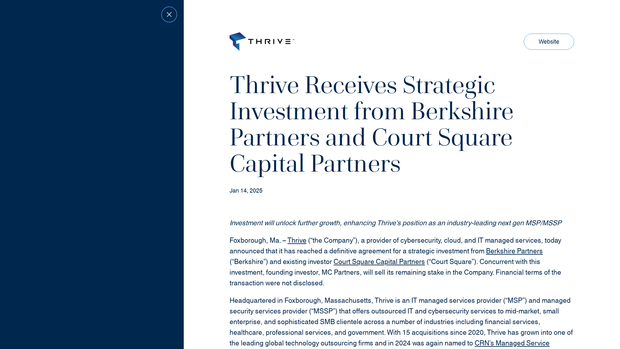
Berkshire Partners (514, 251)
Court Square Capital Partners (379, 262)
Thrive (296, 241)
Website (551, 43)
